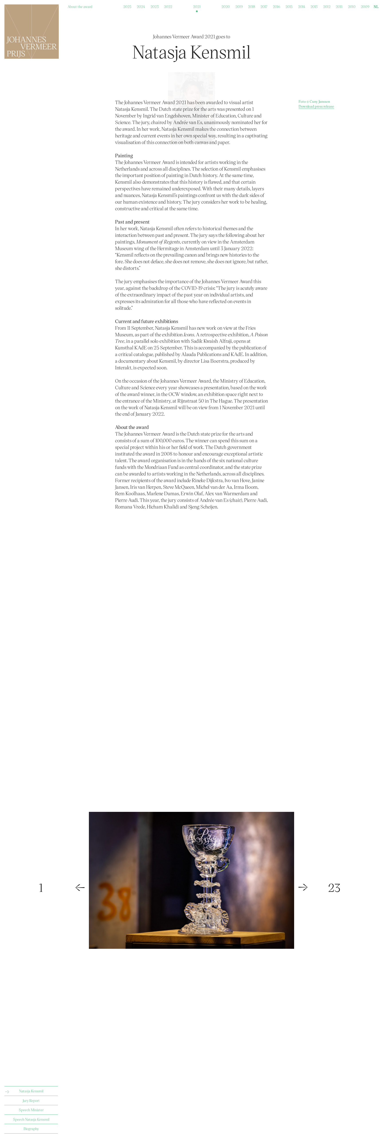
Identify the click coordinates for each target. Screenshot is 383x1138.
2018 (251, 5)
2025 (127, 5)
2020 (225, 5)
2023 (154, 5)
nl (376, 6)
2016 (276, 5)
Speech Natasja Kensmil (31, 1119)
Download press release (316, 106)
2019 (239, 5)
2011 (339, 5)
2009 (365, 5)
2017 (263, 5)
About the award (80, 5)
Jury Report (31, 1100)
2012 (326, 5)
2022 (168, 5)
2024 (141, 5)
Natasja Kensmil (31, 1091)
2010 (352, 5)
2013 (314, 5)
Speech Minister (31, 1109)
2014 (301, 5)
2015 (289, 5)
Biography (31, 1128)
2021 (197, 5)
